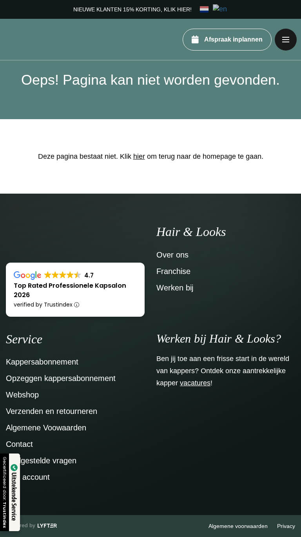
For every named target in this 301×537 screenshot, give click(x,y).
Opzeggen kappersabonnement (61, 378)
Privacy (286, 526)
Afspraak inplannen (233, 39)
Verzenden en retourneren (51, 411)
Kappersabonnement (42, 361)
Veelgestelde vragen (41, 460)
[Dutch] (204, 9)
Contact (19, 444)
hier (139, 156)
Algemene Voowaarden (46, 427)
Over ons (172, 254)
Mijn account (28, 477)
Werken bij (174, 287)
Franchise (173, 271)
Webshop (22, 394)
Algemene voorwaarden (238, 526)
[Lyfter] (47, 526)
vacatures (195, 383)
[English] (220, 9)
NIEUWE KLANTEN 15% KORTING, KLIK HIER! (132, 9)
